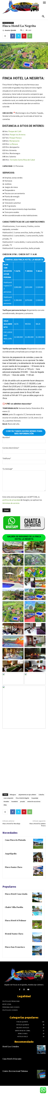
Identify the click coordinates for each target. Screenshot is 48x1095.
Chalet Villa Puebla (14, 907)
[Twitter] (18, 36)
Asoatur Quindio (10, 30)
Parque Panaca (15, 137)
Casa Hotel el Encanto (11, 1059)
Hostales (6, 801)
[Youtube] (28, 989)
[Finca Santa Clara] (38, 871)
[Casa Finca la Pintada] (38, 844)
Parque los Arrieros (17, 134)
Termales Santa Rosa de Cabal (22, 159)
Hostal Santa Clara (14, 934)
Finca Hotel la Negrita (22, 798)
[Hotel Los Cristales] (41, 1049)
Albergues (13, 794)
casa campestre (8, 798)
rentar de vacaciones (33, 801)
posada (22, 801)
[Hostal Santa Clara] (37, 937)
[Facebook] (12, 36)
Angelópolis (10, 854)
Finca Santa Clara (13, 867)
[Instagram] (23, 989)
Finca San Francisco (15, 947)
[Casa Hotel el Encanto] (41, 1062)
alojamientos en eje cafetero (27, 794)
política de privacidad (11, 500)
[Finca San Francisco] (37, 950)
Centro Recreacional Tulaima (15, 1071)
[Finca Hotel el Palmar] (37, 924)
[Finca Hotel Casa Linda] (37, 897)
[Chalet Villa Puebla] (37, 911)
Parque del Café (14, 131)
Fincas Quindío (8, 23)
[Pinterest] (24, 36)
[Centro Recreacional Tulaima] (41, 1074)
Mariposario (14, 141)
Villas (5, 805)
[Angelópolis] (38, 857)
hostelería (14, 801)
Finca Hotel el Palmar (15, 920)
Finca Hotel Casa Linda (16, 894)
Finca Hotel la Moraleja (11, 824)
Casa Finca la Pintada (15, 840)
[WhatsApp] (29, 36)
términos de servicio (10, 503)
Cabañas (41, 794)
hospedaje (34, 798)
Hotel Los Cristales (10, 1046)
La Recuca (14, 144)
